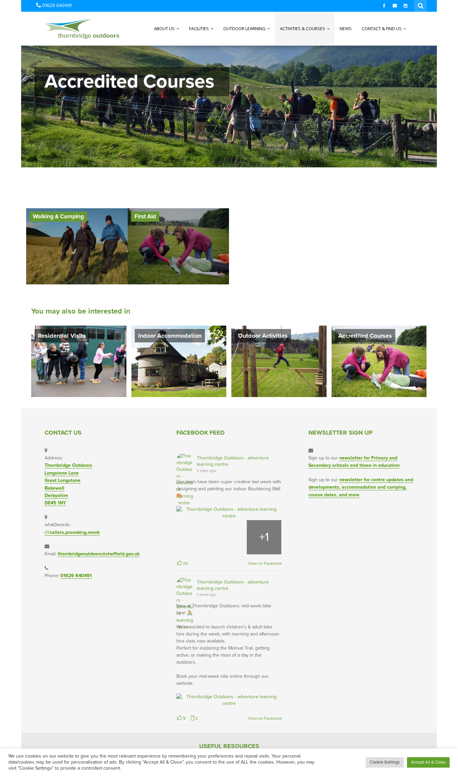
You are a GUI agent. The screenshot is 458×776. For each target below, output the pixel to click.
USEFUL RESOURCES (229, 746)
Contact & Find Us (382, 28)
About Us (165, 28)
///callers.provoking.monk (72, 532)
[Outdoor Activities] (279, 361)
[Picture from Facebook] (194, 537)
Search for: (421, 5)
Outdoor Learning (245, 28)
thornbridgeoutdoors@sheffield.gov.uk (98, 554)
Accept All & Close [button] (428, 762)
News (346, 28)
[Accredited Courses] (379, 361)
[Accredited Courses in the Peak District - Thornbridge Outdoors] (69, 28)
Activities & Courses (303, 28)
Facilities (199, 28)
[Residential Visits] (78, 361)
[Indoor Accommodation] (179, 361)
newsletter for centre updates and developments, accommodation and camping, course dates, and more (360, 487)
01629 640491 (76, 575)
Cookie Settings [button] (385, 762)
